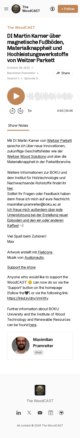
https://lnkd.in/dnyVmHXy (27, 298)
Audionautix (34, 257)
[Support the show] (52, 9)
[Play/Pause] (16, 96)
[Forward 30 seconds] (20, 111)
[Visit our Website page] (50, 413)
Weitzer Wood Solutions (26, 156)
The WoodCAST (31, 9)
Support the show (21, 267)
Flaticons (45, 252)
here (32, 325)
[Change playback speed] (29, 111)
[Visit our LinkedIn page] (18, 413)
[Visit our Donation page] (61, 413)
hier (10, 188)
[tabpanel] (40, 235)
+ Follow (67, 9)
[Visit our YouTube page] (40, 413)
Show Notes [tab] (18, 125)
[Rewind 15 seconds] (12, 111)
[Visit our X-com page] (29, 413)
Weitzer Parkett (59, 140)
